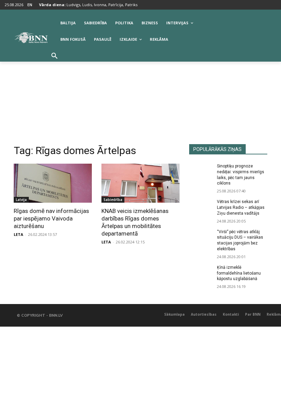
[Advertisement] (140, 93)
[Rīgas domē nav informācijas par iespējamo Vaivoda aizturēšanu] (53, 183)
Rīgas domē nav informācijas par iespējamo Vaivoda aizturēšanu (51, 218)
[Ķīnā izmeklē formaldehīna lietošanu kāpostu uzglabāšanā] (200, 273)
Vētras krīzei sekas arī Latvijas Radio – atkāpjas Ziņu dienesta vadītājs (241, 207)
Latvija (21, 199)
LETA (18, 234)
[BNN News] (31, 37)
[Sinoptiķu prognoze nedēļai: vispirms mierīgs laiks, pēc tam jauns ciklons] (200, 171)
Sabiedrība (112, 199)
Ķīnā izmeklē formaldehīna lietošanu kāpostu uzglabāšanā (239, 273)
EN (29, 4)
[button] (54, 56)
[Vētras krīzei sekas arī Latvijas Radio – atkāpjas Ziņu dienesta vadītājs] (200, 207)
